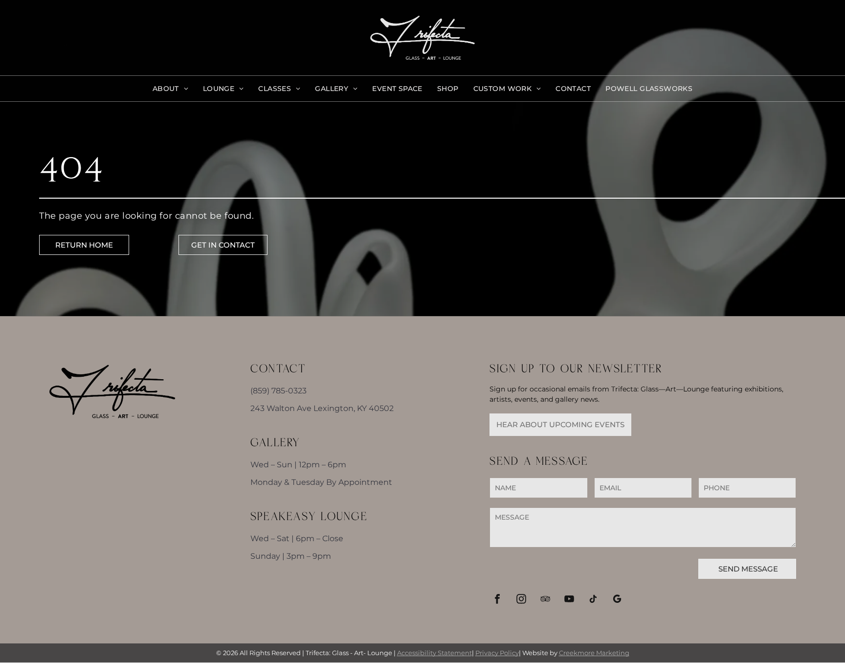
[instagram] (521, 600)
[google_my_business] (616, 600)
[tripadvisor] (545, 600)
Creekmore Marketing (594, 653)
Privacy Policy (497, 653)
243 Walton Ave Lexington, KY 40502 (322, 408)
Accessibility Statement (434, 653)
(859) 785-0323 (278, 390)
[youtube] (569, 600)
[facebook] (497, 600)
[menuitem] (170, 89)
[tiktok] (592, 600)
